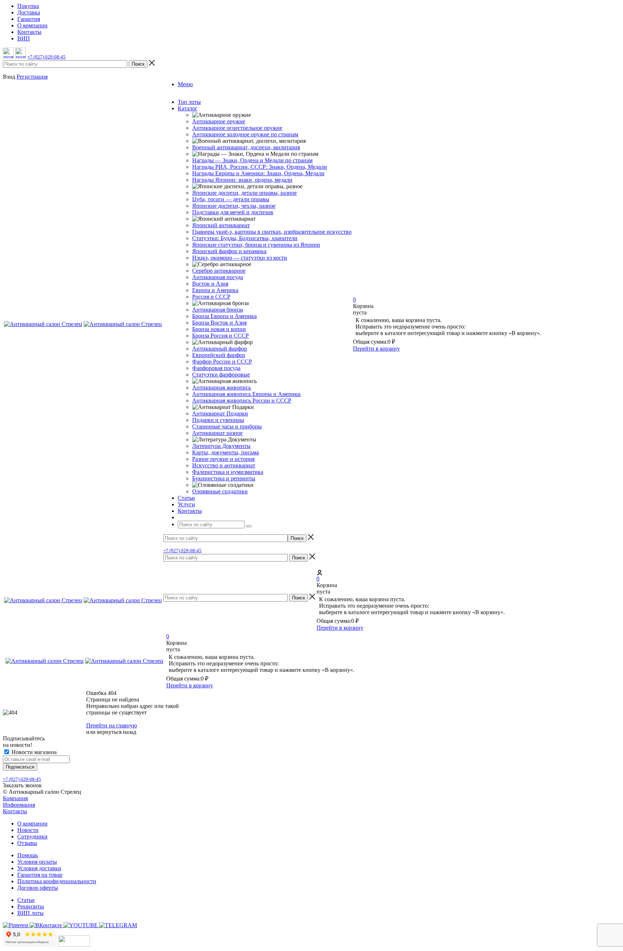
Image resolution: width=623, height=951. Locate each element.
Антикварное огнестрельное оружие (237, 128)
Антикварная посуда (217, 277)
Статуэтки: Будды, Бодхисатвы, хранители (244, 238)
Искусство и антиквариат (223, 465)
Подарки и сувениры (218, 420)
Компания (15, 798)
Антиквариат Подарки (220, 413)
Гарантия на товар (39, 875)
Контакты (15, 811)
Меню (185, 84)
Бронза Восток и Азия (219, 323)
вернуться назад (116, 732)
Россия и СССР (211, 297)
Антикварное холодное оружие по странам (245, 134)
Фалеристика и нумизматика (227, 472)
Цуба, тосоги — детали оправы (230, 199)
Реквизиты (30, 906)
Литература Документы (221, 446)
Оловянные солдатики (220, 491)
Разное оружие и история (223, 459)
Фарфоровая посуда (216, 368)
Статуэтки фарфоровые (221, 374)
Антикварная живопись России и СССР (241, 400)
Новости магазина (33, 752)
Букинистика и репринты (223, 478)
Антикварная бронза (217, 310)
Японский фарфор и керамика (229, 251)
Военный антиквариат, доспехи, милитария (246, 147)
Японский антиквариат (221, 225)
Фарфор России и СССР (222, 361)
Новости (28, 830)
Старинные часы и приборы (227, 426)
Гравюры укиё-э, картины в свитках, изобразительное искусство (272, 232)
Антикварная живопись (221, 387)
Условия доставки (39, 868)
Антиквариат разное (217, 433)
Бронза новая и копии (219, 329)
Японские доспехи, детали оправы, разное (244, 193)
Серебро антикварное (219, 271)
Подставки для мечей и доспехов (232, 212)
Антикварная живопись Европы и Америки (246, 394)
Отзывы (27, 843)
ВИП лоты (30, 913)
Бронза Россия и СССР (220, 336)
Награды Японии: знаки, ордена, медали (242, 180)
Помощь (27, 855)
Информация (19, 805)
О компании (32, 823)
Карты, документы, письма (225, 452)
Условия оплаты (37, 862)
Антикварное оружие (218, 121)
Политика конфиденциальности (56, 881)
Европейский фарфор (218, 355)
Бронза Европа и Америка (224, 316)
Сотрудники (32, 836)
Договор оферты (37, 888)
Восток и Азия (210, 284)
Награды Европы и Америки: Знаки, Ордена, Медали (258, 173)
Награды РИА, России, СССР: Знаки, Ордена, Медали (259, 167)
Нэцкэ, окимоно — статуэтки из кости (239, 258)
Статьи (26, 900)
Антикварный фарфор (219, 348)
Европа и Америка (215, 290)
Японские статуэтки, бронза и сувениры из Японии (256, 245)
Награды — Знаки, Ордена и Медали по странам (252, 160)
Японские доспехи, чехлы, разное (233, 206)
